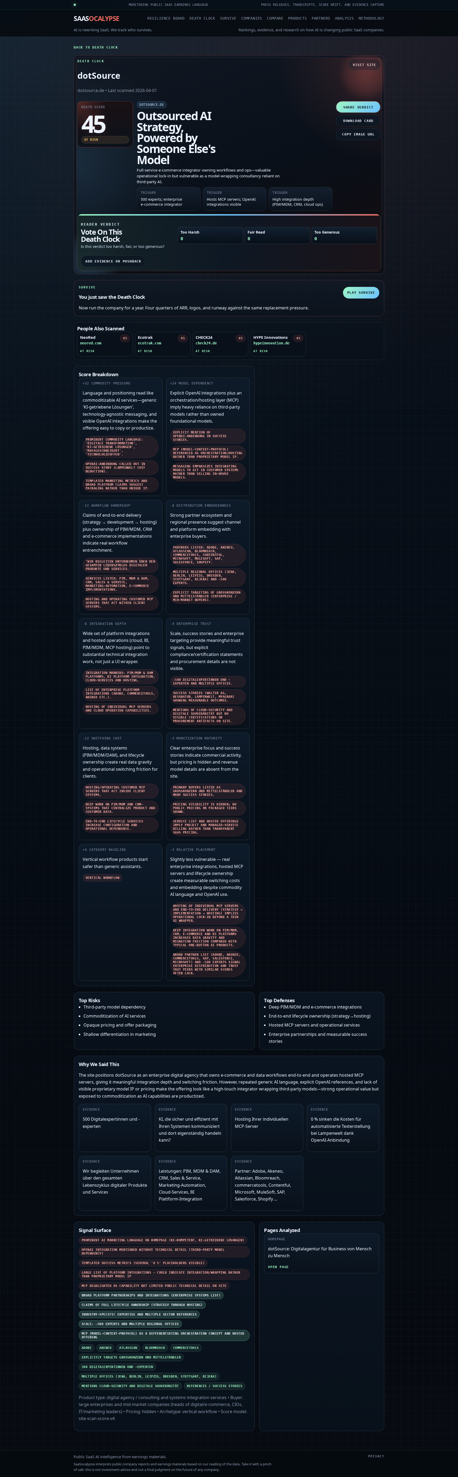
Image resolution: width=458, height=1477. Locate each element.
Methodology (371, 18)
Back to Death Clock (96, 47)
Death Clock (202, 18)
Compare (275, 18)
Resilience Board (166, 18)
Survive (228, 18)
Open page (278, 1267)
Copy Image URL (358, 134)
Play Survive (361, 293)
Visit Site (364, 65)
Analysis (344, 18)
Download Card (358, 121)
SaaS (96, 18)
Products (297, 18)
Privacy (376, 1456)
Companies (251, 18)
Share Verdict (358, 107)
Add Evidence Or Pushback (113, 261)
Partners (321, 18)
